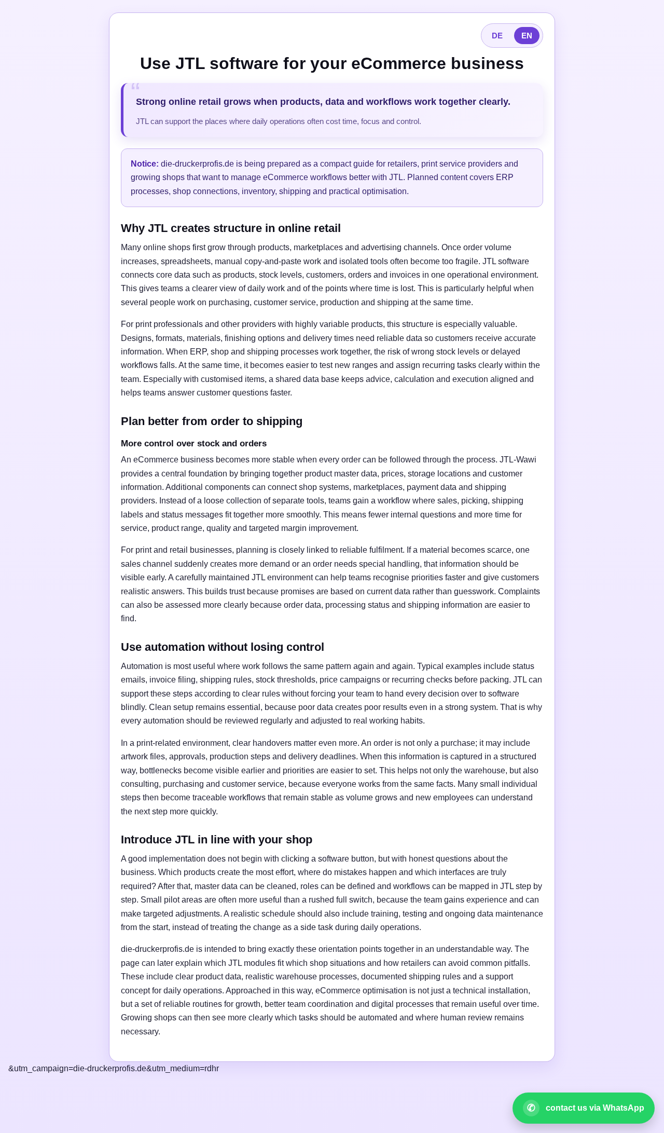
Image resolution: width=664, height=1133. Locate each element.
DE (497, 35)
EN (526, 35)
